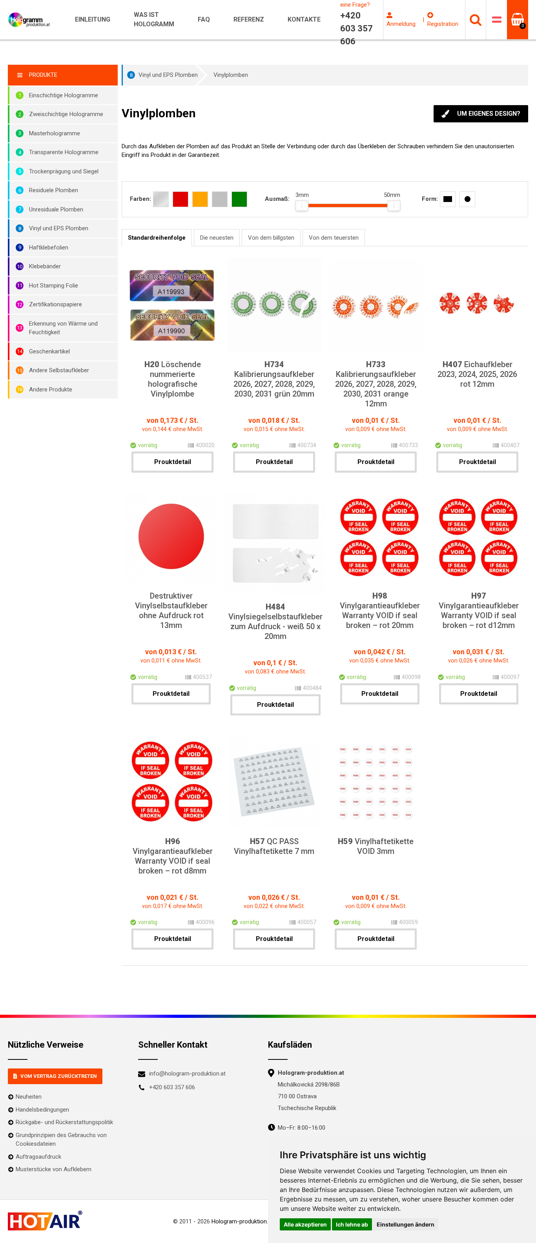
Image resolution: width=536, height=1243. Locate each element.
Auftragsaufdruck (38, 1156)
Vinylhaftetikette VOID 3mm (376, 846)
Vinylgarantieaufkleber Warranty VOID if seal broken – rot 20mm (380, 610)
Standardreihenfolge (157, 237)
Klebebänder (45, 266)
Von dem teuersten (334, 237)
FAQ (204, 19)
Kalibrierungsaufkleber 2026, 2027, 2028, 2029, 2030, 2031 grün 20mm (274, 379)
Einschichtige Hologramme (63, 95)
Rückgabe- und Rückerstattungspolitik (64, 1122)
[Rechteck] (448, 199)
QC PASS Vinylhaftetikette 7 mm (274, 846)
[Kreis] (467, 199)
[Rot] (180, 199)
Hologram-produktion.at (242, 1221)
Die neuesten (216, 237)
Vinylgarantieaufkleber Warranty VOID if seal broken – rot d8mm (173, 856)
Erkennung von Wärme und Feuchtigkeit (63, 328)
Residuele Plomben (53, 190)
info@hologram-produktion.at (187, 1073)
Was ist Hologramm (154, 19)
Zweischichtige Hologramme (66, 114)
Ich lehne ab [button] (352, 1224)
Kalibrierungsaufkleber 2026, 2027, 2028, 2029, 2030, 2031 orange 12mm (375, 384)
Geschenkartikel (49, 351)
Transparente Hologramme (63, 152)
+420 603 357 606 (172, 1087)
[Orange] (200, 199)
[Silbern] (161, 199)
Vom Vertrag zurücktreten (58, 1076)
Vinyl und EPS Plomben (58, 228)
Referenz (248, 19)
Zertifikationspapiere (55, 304)
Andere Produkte (50, 389)
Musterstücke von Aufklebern (53, 1169)
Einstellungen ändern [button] (405, 1224)
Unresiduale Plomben (56, 209)
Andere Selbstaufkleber (59, 370)
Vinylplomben (230, 74)
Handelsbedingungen (42, 1109)
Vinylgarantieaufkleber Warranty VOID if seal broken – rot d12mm (479, 610)
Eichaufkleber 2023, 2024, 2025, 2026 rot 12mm (477, 374)
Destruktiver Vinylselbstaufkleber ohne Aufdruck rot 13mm (171, 610)
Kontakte (304, 19)
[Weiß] (220, 199)
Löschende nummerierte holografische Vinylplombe (172, 379)
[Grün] (239, 199)
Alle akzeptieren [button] (305, 1224)
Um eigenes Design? (488, 113)
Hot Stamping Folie (53, 285)
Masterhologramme (54, 133)
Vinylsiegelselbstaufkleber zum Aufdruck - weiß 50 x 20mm (275, 621)
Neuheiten (29, 1096)
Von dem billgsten (271, 237)
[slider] (301, 205)
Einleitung (92, 19)
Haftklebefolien (48, 247)
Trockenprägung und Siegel (63, 171)
